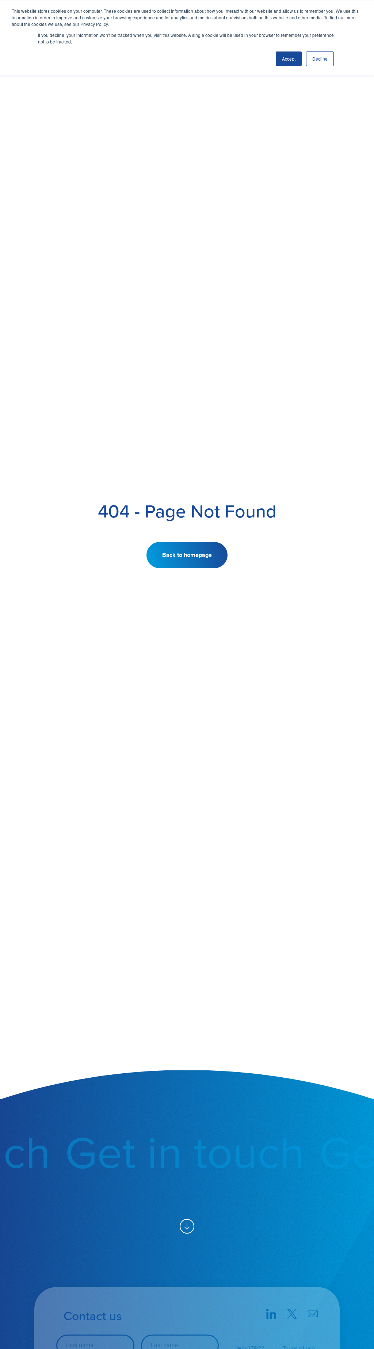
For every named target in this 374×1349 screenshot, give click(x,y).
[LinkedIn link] (271, 1315)
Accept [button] (288, 59)
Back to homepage (187, 555)
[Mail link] (313, 1315)
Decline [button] (320, 59)
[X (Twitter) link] (292, 1315)
